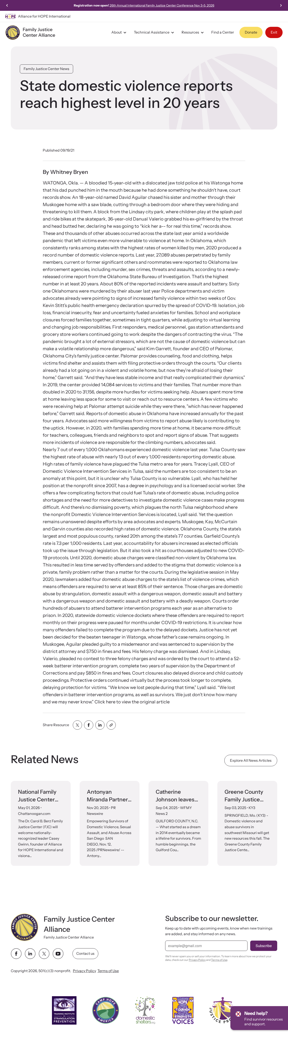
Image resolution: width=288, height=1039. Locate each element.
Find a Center (222, 32)
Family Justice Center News (46, 68)
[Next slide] (281, 5)
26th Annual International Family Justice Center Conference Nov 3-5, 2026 (162, 5)
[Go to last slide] (7, 5)
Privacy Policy (84, 971)
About (116, 32)
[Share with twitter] (77, 725)
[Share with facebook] (88, 725)
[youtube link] (58, 953)
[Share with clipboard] (111, 725)
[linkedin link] (30, 953)
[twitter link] (44, 953)
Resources (190, 32)
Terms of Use (108, 971)
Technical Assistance (151, 32)
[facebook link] (16, 953)
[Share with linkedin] (100, 725)
